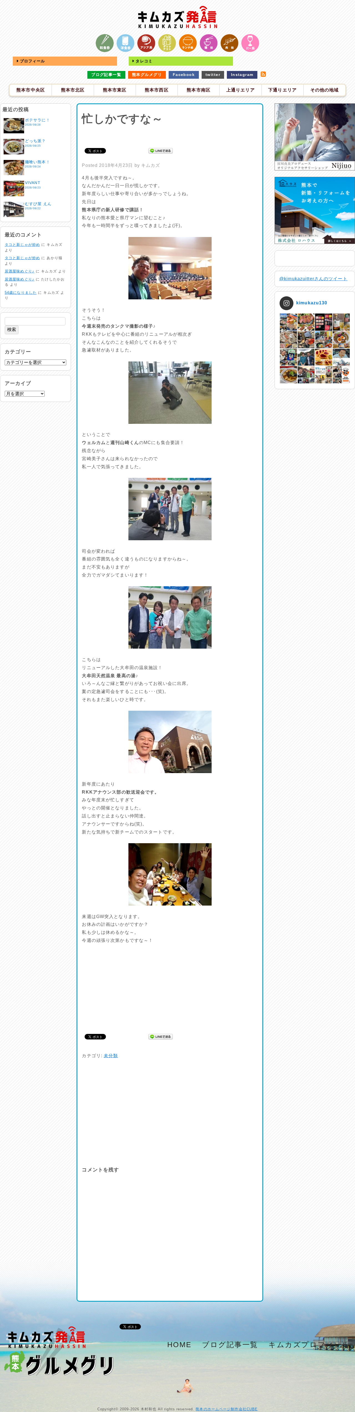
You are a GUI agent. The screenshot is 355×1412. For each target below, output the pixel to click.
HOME (179, 1345)
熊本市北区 (73, 90)
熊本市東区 (115, 90)
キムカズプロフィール (309, 1345)
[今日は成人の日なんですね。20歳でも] (341, 357)
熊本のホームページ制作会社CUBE (227, 1409)
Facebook (184, 74)
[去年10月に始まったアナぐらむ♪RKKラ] (323, 374)
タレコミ (143, 61)
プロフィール (32, 61)
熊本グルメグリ (147, 74)
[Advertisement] (170, 135)
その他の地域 (324, 90)
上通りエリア (240, 90)
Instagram (242, 74)
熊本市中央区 (30, 90)
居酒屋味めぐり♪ (19, 271)
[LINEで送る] (160, 150)
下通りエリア (282, 90)
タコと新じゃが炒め (22, 245)
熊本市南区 (199, 90)
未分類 (111, 1055)
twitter (213, 74)
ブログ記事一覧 (106, 74)
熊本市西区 (157, 90)
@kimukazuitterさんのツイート (313, 278)
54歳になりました (21, 292)
